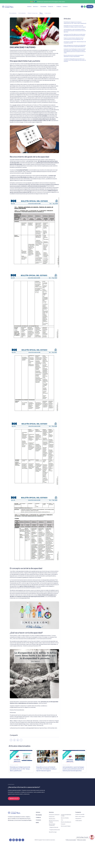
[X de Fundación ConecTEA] (23, 840)
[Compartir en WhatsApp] (14, 740)
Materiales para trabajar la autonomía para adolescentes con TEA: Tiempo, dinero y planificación (75, 22)
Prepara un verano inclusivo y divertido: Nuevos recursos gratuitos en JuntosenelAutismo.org (73, 38)
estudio (14, 105)
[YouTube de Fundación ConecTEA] (13, 840)
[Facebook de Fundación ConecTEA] (19, 840)
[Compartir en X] (21, 740)
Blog (41, 13)
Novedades (43, 6)
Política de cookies (81, 840)
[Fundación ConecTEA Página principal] (8, 7)
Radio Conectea (32, 13)
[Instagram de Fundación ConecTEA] (16, 840)
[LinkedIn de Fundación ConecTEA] (10, 840)
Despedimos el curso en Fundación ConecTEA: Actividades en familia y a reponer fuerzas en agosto (75, 26)
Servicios (35, 6)
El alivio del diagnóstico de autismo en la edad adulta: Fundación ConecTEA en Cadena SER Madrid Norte (75, 46)
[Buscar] (82, 7)
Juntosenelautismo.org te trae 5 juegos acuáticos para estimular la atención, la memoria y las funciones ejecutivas (75, 30)
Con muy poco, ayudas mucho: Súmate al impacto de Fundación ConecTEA (75, 42)
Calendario (47, 13)
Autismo (29, 6)
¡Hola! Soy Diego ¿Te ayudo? (82, 837)
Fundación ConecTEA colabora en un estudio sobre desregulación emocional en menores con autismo (74, 35)
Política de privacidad (71, 840)
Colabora (58, 6)
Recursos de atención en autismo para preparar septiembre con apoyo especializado (74, 56)
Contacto (65, 6)
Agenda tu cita (13, 798)
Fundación (50, 6)
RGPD (37, 822)
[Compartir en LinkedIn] (17, 740)
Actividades (22, 13)
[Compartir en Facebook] (11, 740)
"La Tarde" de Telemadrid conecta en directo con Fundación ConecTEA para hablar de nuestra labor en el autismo (75, 60)
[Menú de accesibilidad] (85, 7)
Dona (89, 6)
